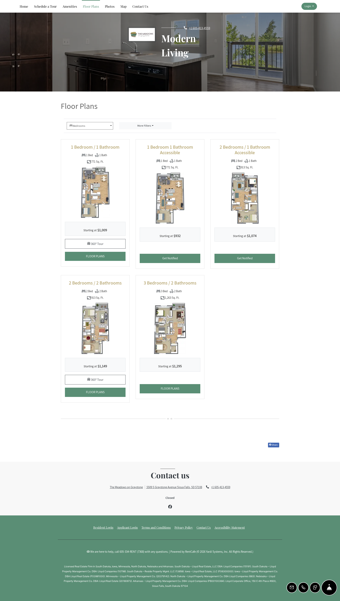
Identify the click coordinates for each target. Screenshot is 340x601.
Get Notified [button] (181, 258)
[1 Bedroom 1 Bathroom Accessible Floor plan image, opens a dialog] (170, 198)
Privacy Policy (184, 527)
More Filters (144, 125)
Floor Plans (91, 6)
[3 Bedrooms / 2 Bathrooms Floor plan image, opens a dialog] (170, 328)
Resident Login (103, 527)
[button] (309, 6)
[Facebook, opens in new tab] (170, 507)
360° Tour (108, 243)
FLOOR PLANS (106, 256)
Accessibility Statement (229, 527)
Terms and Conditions (156, 527)
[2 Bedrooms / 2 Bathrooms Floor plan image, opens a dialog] (95, 328)
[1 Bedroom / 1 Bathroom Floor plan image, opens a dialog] (95, 192)
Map (123, 6)
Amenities (70, 6)
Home (24, 6)
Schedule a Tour (45, 6)
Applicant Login (127, 527)
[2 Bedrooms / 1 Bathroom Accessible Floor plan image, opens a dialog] (245, 198)
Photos (110, 6)
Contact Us (140, 6)
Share (274, 444)
